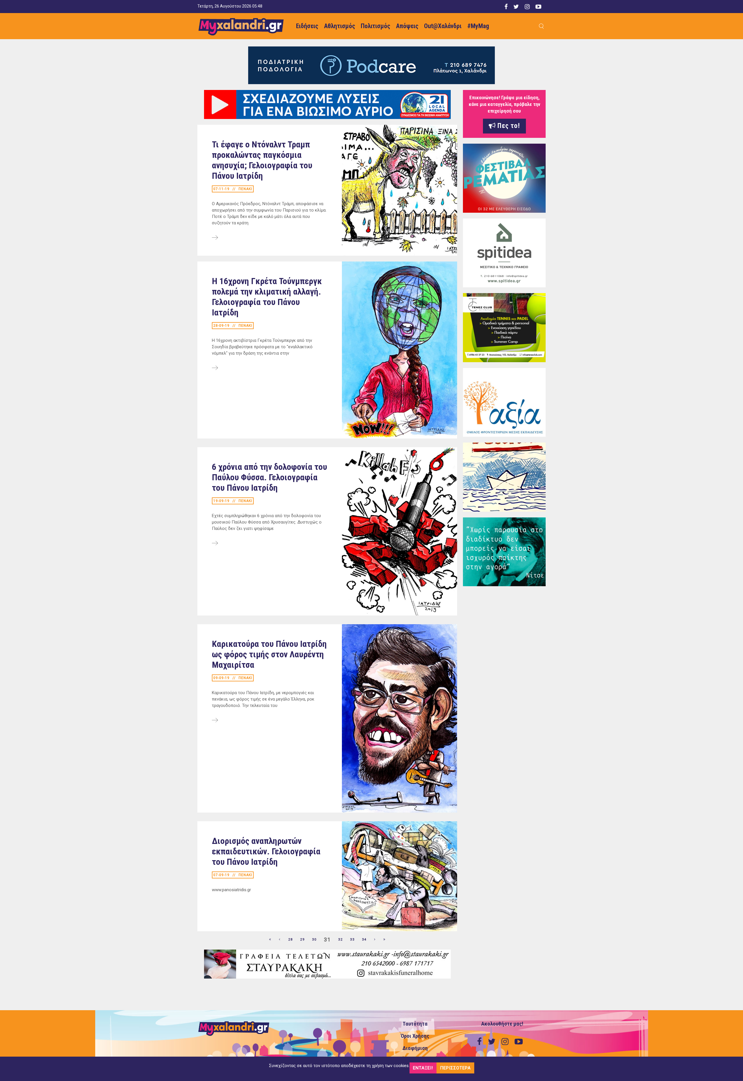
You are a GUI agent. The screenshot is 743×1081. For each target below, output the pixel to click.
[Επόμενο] (375, 940)
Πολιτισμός (375, 26)
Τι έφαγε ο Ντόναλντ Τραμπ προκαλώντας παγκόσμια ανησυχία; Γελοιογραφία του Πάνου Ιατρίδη (262, 160)
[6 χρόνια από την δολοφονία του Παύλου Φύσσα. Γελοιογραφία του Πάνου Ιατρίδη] (215, 543)
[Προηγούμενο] (280, 940)
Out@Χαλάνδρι (442, 26)
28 (290, 939)
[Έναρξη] (270, 940)
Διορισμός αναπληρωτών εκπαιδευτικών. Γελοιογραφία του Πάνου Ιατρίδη (266, 851)
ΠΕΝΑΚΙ (245, 189)
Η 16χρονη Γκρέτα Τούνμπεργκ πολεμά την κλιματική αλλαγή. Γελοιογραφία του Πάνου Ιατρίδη (267, 296)
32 (340, 939)
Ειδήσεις (307, 26)
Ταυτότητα (415, 1024)
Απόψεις (407, 26)
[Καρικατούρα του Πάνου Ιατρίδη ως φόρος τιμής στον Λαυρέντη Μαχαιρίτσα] (215, 720)
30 (314, 939)
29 (302, 939)
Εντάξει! (423, 1068)
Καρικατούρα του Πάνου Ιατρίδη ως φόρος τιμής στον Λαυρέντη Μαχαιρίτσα (269, 654)
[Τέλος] (384, 940)
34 (364, 939)
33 (352, 939)
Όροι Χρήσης (415, 1036)
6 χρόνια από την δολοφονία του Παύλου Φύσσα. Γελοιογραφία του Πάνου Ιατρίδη (269, 477)
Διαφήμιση (415, 1048)
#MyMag (478, 26)
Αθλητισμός (339, 26)
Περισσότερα (455, 1068)
